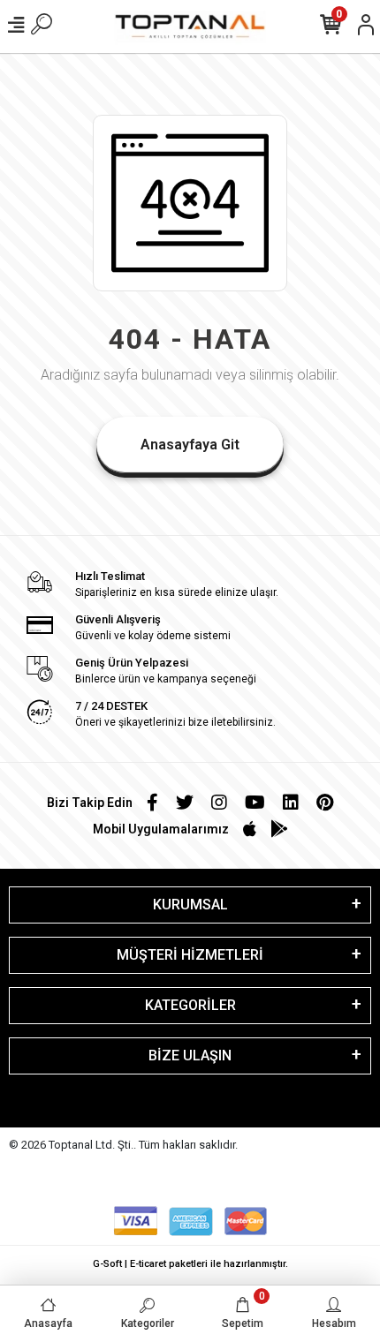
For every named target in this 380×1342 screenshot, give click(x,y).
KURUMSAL (190, 904)
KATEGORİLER (190, 1005)
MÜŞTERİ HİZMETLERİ (190, 954)
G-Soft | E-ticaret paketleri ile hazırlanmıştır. (190, 1264)
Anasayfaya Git (190, 444)
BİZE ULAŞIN (190, 1055)
